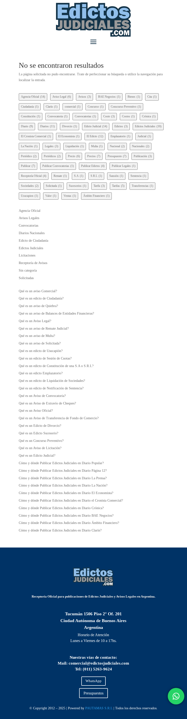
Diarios (47, 126)
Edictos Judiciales (148, 126)
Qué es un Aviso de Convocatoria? (42, 396)
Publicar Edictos (92, 166)
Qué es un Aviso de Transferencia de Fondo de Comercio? (59, 418)
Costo (109, 116)
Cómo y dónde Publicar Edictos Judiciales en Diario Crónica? (61, 508)
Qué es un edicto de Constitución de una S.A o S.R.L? (56, 366)
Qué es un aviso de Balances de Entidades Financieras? (56, 313)
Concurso (95, 106)
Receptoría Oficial (33, 176)
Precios (93, 156)
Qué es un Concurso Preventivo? (41, 441)
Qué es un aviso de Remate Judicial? (44, 328)
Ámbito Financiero (96, 195)
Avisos (84, 96)
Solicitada (54, 186)
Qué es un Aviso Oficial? (36, 410)
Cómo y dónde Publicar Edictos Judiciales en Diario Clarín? (60, 530)
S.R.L (96, 176)
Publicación (143, 156)
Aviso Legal (61, 96)
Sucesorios (77, 186)
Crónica (149, 116)
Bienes (134, 96)
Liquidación (74, 146)
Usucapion (29, 195)
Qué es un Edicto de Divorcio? (40, 426)
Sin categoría (28, 270)
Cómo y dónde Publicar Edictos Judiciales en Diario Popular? (61, 463)
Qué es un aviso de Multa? (37, 336)
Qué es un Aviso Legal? (35, 321)
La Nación (29, 146)
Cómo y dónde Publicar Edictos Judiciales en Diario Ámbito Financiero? (69, 523)
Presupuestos (93, 693)
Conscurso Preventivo (126, 106)
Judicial (144, 136)
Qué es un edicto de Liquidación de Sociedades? (52, 381)
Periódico (29, 156)
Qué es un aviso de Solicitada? (40, 343)
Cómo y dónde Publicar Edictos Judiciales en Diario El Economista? (66, 493)
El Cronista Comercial (36, 136)
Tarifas (118, 186)
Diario (27, 126)
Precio (74, 156)
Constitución (30, 116)
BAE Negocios (109, 96)
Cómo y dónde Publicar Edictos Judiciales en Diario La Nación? (63, 485)
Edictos (121, 126)
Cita (152, 96)
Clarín (51, 106)
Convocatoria (57, 116)
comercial (72, 106)
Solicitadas (26, 278)
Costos (128, 116)
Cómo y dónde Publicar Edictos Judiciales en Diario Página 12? (63, 470)
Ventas (70, 195)
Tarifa (99, 186)
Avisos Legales (29, 218)
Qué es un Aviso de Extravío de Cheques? (47, 403)
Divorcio (69, 126)
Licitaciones (27, 255)
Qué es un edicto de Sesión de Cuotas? (45, 358)
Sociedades (29, 186)
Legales (51, 146)
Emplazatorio (120, 136)
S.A (78, 176)
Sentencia (138, 176)
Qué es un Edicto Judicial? (37, 455)
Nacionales (140, 146)
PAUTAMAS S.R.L (98, 708)
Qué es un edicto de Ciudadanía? (41, 298)
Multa (97, 146)
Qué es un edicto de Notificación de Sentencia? (51, 388)
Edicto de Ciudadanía (33, 240)
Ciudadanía (29, 106)
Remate (60, 176)
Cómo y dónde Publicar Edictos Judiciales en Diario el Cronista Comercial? (71, 500)
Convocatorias (85, 116)
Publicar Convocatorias (58, 166)
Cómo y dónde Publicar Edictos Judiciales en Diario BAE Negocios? (66, 515)
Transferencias (142, 186)
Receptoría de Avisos (33, 263)
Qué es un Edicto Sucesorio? (38, 433)
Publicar (28, 166)
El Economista (68, 136)
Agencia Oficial (33, 96)
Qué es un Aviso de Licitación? (40, 448)
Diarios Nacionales (32, 233)
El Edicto (95, 136)
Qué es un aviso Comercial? (38, 291)
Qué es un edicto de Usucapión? (41, 351)
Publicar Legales (123, 166)
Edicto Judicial (95, 126)
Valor (50, 195)
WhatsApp (93, 681)
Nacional (117, 146)
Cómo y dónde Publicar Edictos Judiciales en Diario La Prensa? (63, 478)
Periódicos (52, 156)
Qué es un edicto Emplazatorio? (41, 373)
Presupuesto (117, 156)
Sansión (116, 176)
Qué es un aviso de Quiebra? (38, 306)
